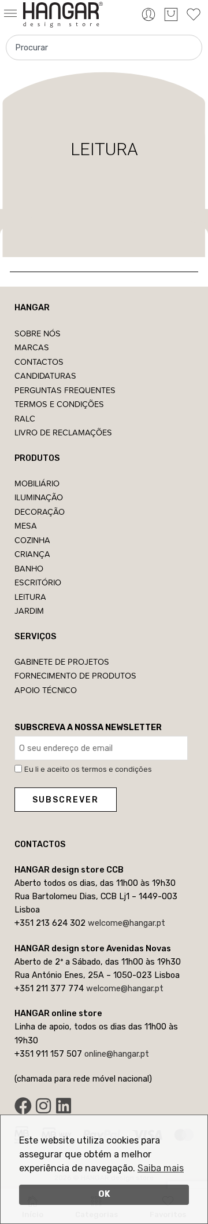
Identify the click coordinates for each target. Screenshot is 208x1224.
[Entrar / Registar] (148, 14)
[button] (11, 14)
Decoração (39, 511)
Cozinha (32, 540)
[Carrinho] (171, 14)
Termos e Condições (59, 404)
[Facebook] (23, 1106)
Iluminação (38, 497)
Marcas (31, 347)
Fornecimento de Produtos (75, 675)
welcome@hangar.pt (126, 923)
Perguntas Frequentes (65, 390)
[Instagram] (43, 1106)
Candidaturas (45, 375)
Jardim (29, 610)
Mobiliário (37, 483)
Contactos (39, 362)
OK (104, 1194)
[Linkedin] (63, 1106)
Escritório (37, 582)
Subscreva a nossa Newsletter (88, 727)
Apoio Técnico (45, 690)
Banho (28, 568)
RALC (24, 418)
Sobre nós (37, 333)
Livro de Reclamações (63, 432)
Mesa (25, 525)
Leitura (30, 597)
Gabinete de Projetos (61, 661)
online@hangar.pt (116, 1054)
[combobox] (104, 47)
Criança (32, 554)
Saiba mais (161, 1168)
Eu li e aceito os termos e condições (88, 769)
